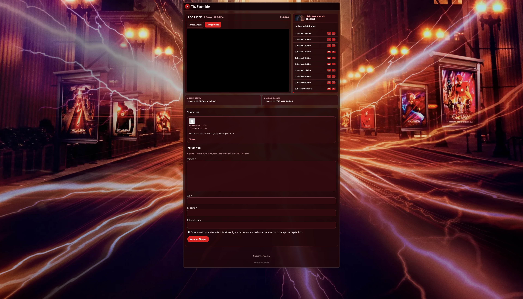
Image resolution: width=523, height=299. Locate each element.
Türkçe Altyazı (195, 25)
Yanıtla (192, 139)
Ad (189, 195)
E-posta (192, 207)
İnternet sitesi (194, 220)
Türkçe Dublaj (213, 25)
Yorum (191, 159)
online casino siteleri (261, 263)
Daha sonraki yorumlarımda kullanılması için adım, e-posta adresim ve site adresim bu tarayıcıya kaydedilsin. (247, 232)
